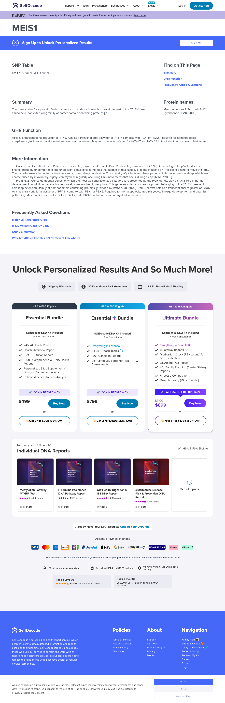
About (185, 663)
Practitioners (100, 5)
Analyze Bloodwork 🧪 (195, 647)
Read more (140, 15)
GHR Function (173, 78)
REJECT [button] (183, 689)
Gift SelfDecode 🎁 (193, 643)
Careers (186, 659)
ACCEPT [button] (184, 682)
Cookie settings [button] (183, 696)
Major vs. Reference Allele (29, 220)
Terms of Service (121, 639)
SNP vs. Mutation (23, 232)
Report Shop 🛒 (191, 651)
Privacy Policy (120, 647)
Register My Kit (190, 655)
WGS (86, 5)
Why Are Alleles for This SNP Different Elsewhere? (46, 238)
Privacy (151, 651)
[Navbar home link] (32, 5)
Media (150, 655)
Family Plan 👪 (190, 639)
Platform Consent (122, 643)
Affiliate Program (156, 647)
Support (151, 639)
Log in (182, 5)
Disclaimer (118, 651)
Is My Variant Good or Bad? (30, 226)
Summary (170, 72)
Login (185, 667)
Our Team (152, 643)
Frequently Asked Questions (183, 85)
